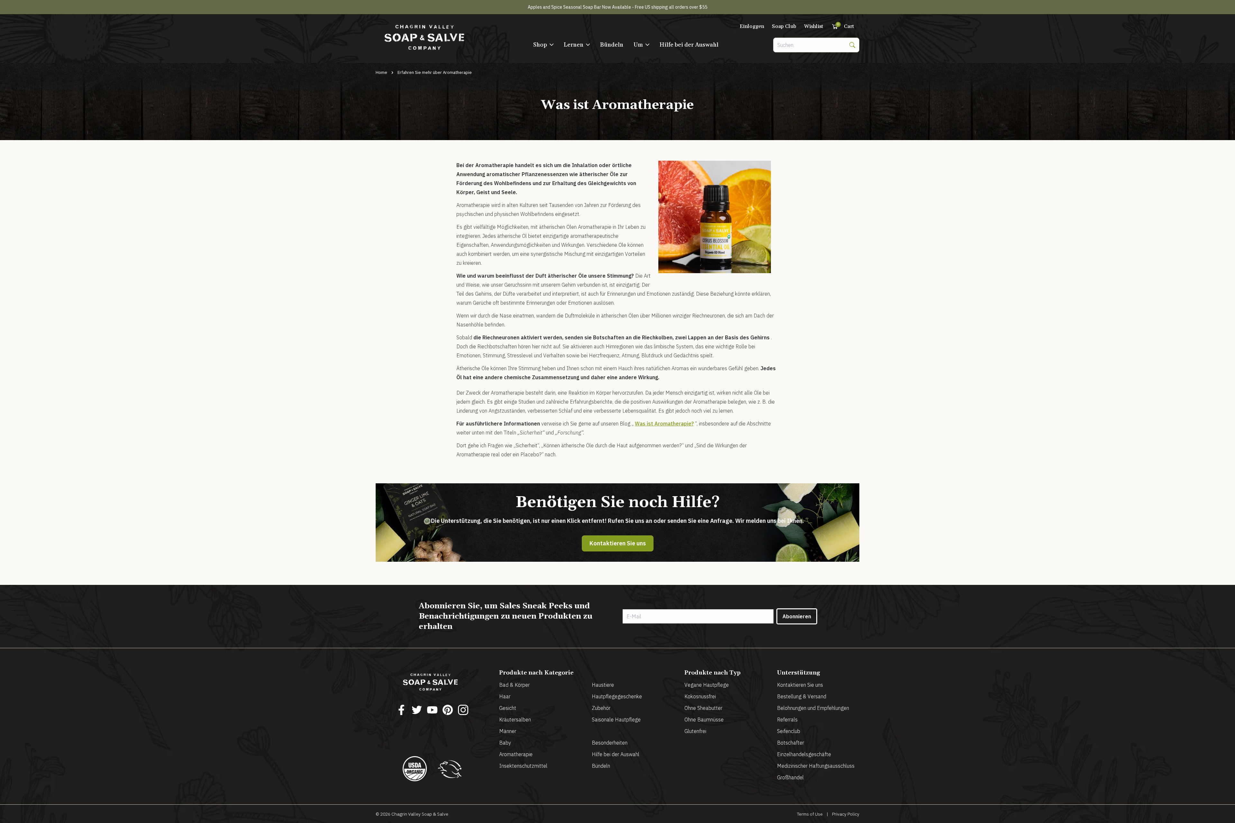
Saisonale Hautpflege (616, 719)
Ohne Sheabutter (703, 708)
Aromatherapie (516, 754)
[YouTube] (432, 710)
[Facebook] (401, 710)
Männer (507, 731)
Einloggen (752, 26)
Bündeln (611, 45)
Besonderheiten (609, 742)
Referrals (787, 719)
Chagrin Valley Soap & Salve (419, 814)
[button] (543, 45)
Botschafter (790, 742)
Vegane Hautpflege (706, 685)
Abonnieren (796, 616)
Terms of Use (810, 814)
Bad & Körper (514, 685)
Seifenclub (788, 731)
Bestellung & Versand (801, 696)
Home (381, 72)
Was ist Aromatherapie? (664, 423)
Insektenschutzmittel (523, 766)
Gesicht (507, 708)
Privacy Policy (845, 814)
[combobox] (809, 45)
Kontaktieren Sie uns (618, 543)
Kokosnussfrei (700, 696)
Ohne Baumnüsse (704, 719)
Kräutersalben (515, 719)
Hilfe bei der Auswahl (689, 45)
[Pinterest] (448, 710)
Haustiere (603, 685)
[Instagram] (463, 710)
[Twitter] (417, 710)
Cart (845, 26)
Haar (504, 696)
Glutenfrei (695, 731)
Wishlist (813, 26)
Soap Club (784, 26)
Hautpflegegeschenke (617, 696)
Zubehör (601, 708)
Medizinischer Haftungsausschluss (816, 766)
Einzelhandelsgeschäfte (804, 754)
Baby (505, 742)
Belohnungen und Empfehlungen (813, 708)
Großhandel (790, 777)
